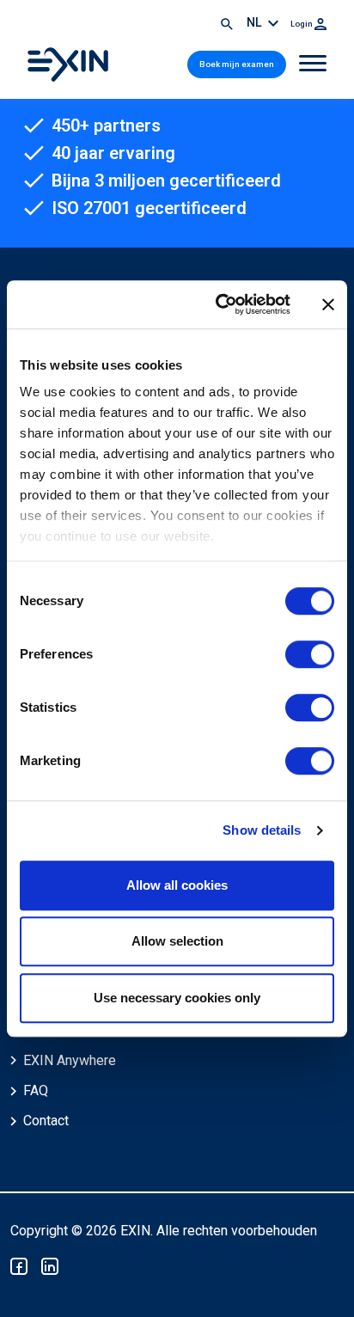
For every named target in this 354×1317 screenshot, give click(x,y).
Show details (262, 830)
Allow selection (177, 941)
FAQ (35, 1090)
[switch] (309, 654)
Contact (46, 1120)
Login (302, 23)
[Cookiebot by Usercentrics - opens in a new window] (219, 304)
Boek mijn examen (236, 64)
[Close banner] (328, 304)
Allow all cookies (177, 885)
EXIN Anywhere (69, 1060)
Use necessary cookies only (177, 997)
